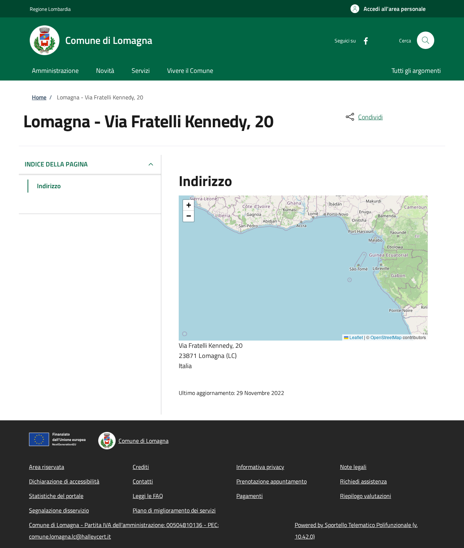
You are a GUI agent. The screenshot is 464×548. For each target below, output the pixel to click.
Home (39, 97)
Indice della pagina (56, 164)
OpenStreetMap (386, 337)
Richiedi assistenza (363, 481)
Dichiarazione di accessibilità (64, 481)
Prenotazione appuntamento (271, 481)
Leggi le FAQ (148, 495)
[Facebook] (363, 40)
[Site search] (425, 40)
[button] (388, 8)
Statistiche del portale (56, 495)
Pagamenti (249, 495)
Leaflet (355, 337)
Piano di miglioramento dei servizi (174, 510)
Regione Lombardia (50, 9)
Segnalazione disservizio (59, 510)
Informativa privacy (260, 466)
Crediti (141, 466)
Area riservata (46, 466)
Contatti (143, 481)
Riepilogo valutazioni (365, 495)
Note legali (353, 466)
